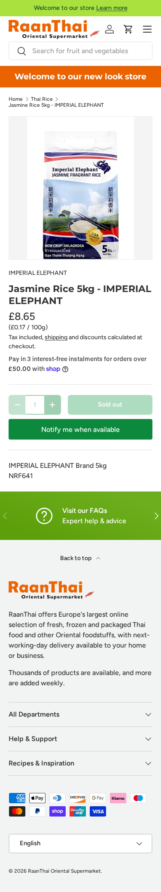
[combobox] (80, 51)
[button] (128, 29)
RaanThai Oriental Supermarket (64, 871)
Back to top (76, 558)
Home (16, 99)
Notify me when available (80, 429)
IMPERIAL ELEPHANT (38, 273)
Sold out (110, 404)
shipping (56, 337)
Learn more (112, 8)
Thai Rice (42, 99)
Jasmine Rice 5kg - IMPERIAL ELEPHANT (56, 105)
